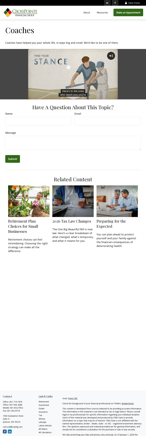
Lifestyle (42, 422)
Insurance (43, 412)
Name (9, 113)
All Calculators (45, 432)
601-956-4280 (15, 404)
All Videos (43, 429)
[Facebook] (115, 3)
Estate (41, 408)
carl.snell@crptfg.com (13, 426)
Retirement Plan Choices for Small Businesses (23, 226)
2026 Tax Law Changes (71, 221)
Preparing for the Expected (111, 223)
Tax (40, 415)
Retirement (44, 401)
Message (10, 132)
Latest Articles (45, 425)
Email (77, 113)
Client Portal (134, 3)
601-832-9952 (16, 407)
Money (42, 418)
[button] (86, 13)
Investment (44, 405)
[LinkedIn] (107, 3)
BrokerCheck (128, 403)
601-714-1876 (15, 401)
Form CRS (72, 398)
